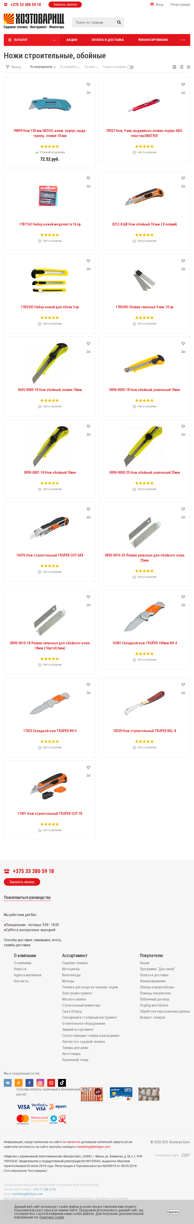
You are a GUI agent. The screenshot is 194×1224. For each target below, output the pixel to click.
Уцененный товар (75, 1060)
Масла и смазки (74, 999)
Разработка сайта (167, 1155)
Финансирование (153, 40)
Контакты (21, 981)
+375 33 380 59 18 (25, 4)
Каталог (21, 40)
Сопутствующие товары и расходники (90, 1036)
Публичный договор (154, 999)
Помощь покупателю (155, 993)
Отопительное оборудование (83, 1023)
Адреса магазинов (27, 975)
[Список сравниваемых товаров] (136, 25)
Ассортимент (75, 955)
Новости (20, 969)
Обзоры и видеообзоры (157, 987)
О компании (25, 955)
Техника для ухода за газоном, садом (90, 987)
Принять (173, 1212)
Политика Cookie (51, 1217)
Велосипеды (71, 975)
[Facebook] (29, 1083)
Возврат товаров (152, 1017)
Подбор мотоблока (154, 1005)
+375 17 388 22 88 (44, 1189)
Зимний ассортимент (78, 1029)
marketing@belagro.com (93, 1146)
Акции (71, 40)
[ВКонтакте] (8, 1083)
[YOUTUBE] (51, 1083)
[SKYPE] (62, 1083)
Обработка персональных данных (165, 1011)
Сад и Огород (72, 1011)
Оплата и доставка (108, 40)
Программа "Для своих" (157, 969)
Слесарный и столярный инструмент (89, 1017)
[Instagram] (40, 1083)
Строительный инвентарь (81, 1005)
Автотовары (71, 1054)
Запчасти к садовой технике (83, 1042)
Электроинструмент (77, 993)
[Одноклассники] (18, 1083)
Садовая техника (75, 963)
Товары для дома (75, 1048)
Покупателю (151, 955)
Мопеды (68, 981)
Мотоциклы (71, 969)
